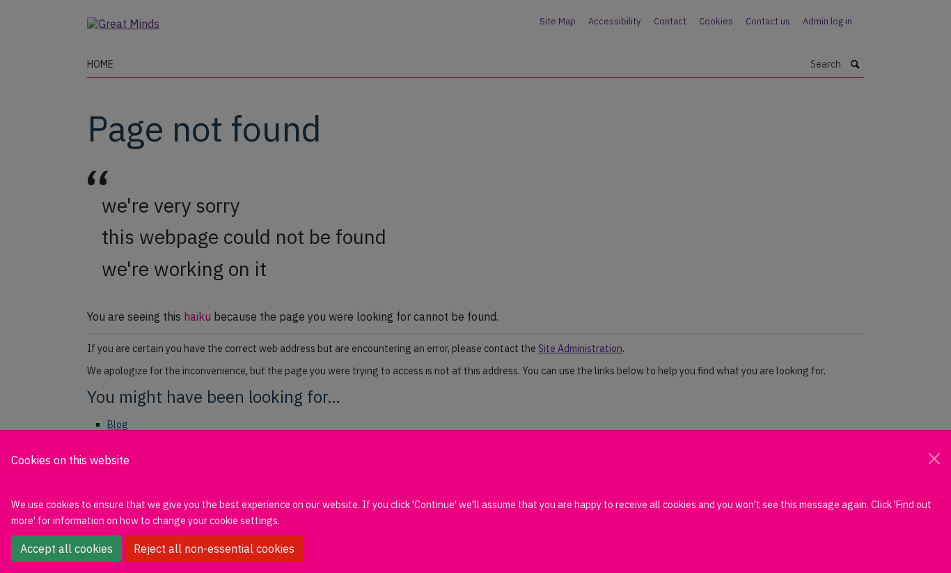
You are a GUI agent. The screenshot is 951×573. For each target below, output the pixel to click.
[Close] (934, 459)
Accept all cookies (66, 549)
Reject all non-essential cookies (214, 549)
